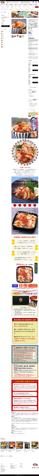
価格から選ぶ (7, 7)
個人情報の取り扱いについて (13, 467)
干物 (3, 42)
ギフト (3, 44)
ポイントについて (20, 4)
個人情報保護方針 (12, 468)
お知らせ (15, 7)
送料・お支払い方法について (4, 466)
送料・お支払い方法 (11, 4)
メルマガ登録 (36, 4)
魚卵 (3, 38)
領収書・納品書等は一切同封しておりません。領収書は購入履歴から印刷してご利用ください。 (33, 49)
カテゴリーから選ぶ (3, 7)
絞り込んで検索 (5, 26)
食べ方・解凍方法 (25, 4)
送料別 (3, 21)
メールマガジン (21, 467)
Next (37, 14)
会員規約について (12, 466)
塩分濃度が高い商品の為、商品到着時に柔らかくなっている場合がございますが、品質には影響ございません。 (33, 41)
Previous (12, 14)
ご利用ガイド (7, 4)
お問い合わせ (24, 7)
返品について (16, 4)
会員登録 (21, 466)
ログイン (21, 465)
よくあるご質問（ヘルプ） (30, 4)
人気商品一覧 (12, 7)
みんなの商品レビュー (19, 7)
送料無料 (4, 20)
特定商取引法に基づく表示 (13, 465)
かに (3, 31)
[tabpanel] (4, 446)
